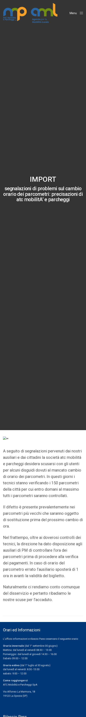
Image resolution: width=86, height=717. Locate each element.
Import (43, 179)
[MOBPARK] (30, 13)
